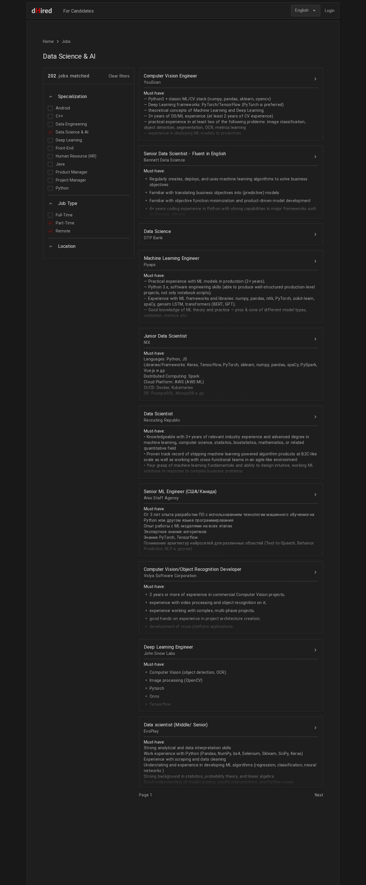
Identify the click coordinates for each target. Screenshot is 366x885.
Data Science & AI (72, 132)
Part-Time (65, 223)
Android (63, 108)
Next (319, 795)
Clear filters (119, 76)
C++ (59, 116)
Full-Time (64, 215)
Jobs (66, 41)
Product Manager (71, 172)
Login (330, 10)
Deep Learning (69, 140)
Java (60, 164)
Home (48, 41)
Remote (63, 231)
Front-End (64, 148)
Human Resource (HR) (76, 156)
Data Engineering (71, 124)
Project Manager (71, 180)
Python (62, 188)
